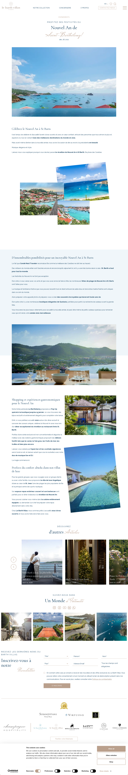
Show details (104, 771)
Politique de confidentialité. (102, 679)
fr (105, 4)
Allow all (111, 749)
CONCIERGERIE (65, 8)
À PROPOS (85, 8)
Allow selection (111, 755)
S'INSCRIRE (57, 686)
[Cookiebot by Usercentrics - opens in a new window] (13, 771)
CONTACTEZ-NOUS (107, 8)
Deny (111, 762)
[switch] (57, 771)
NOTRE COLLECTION (41, 8)
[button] (15, 559)
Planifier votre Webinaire (64, 739)
